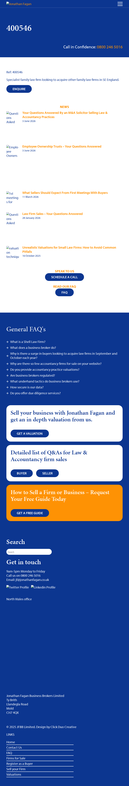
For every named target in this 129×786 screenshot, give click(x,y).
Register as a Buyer (19, 763)
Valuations (13, 774)
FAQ (9, 753)
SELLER (47, 473)
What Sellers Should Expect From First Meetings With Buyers (65, 192)
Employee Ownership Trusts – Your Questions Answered (61, 146)
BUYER (22, 473)
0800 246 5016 (110, 46)
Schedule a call (64, 277)
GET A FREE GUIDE (30, 513)
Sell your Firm (16, 769)
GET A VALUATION (30, 433)
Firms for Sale (15, 758)
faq (64, 292)
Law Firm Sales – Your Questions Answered (52, 214)
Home (10, 742)
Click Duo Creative (63, 727)
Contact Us (14, 747)
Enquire (19, 89)
